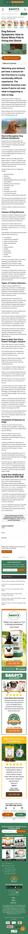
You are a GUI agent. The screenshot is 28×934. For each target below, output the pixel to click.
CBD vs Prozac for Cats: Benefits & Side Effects (12, 589)
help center (9, 818)
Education (3, 17)
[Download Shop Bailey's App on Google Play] (10, 887)
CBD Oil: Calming (16, 27)
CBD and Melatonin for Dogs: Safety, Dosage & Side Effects (11, 594)
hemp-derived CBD (6, 465)
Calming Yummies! (3, 27)
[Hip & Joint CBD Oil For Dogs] (22, 23)
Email (2, 532)
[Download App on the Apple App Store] (18, 887)
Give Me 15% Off (21, 569)
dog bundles (20, 506)
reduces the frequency (10, 487)
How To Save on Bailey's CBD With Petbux (13, 581)
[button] (14, 879)
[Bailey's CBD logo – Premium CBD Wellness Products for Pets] (14, 9)
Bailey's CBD (16, 917)
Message (4, 538)
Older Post (6, 557)
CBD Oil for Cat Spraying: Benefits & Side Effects (12, 585)
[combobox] (11, 14)
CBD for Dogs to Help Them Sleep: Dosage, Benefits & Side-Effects (13, 599)
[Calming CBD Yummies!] (3, 23)
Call (8, 814)
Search (24, 14)
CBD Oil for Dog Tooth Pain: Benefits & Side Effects (13, 603)
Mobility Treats (9, 27)
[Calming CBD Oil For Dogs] (15, 23)
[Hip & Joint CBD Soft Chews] (9, 23)
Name (3, 527)
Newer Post (21, 557)
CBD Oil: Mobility (22, 27)
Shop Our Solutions (11, 58)
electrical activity (21, 227)
